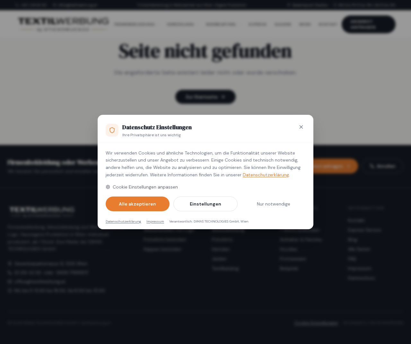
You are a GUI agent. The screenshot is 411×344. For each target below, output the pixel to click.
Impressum (155, 221)
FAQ (352, 259)
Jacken (219, 259)
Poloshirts (222, 239)
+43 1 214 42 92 (34, 5)
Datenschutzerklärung (266, 175)
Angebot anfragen (363, 24)
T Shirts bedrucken (299, 230)
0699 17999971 (72, 272)
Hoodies (288, 249)
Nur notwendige (273, 204)
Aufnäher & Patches (301, 239)
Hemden (221, 249)
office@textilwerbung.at (77, 5)
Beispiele (289, 268)
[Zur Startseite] (62, 24)
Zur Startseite (202, 97)
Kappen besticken (162, 249)
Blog (352, 239)
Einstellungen (205, 204)
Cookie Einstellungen (316, 323)
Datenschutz (361, 278)
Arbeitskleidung (228, 230)
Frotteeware (293, 259)
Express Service (364, 230)
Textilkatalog (225, 268)
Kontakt (356, 220)
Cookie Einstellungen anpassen (145, 187)
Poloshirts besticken (165, 239)
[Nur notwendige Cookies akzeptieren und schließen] (301, 127)
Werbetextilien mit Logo (169, 230)
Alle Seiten (359, 249)
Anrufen (386, 166)
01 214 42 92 (27, 272)
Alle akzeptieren (137, 204)
